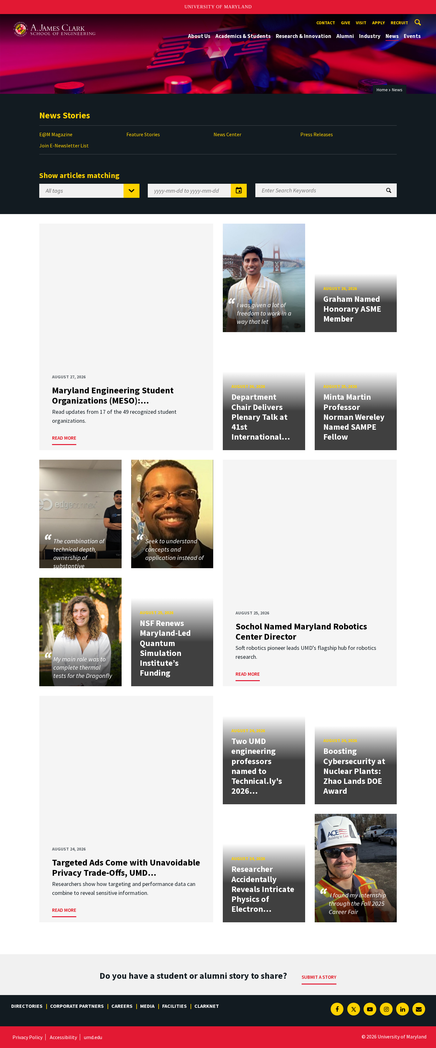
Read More (64, 438)
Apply (378, 23)
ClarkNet (206, 1006)
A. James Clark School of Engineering (54, 20)
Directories (26, 1006)
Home (382, 90)
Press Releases (316, 134)
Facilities (174, 1006)
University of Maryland (218, 6)
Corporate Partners (77, 1006)
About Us (199, 36)
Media (147, 1006)
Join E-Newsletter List (64, 145)
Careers (121, 1006)
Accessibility (63, 1037)
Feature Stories (143, 134)
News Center (227, 134)
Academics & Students (243, 36)
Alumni (345, 36)
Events (412, 36)
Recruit (399, 23)
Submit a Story (319, 977)
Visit (361, 23)
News (392, 36)
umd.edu (93, 1037)
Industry (369, 36)
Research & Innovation (303, 36)
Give (345, 23)
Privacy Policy (27, 1037)
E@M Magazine (55, 134)
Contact (325, 23)
